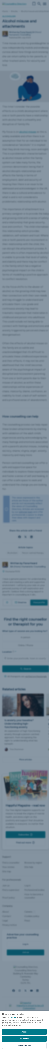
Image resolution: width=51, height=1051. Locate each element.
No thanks (24, 1038)
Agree (24, 1032)
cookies (12, 1017)
